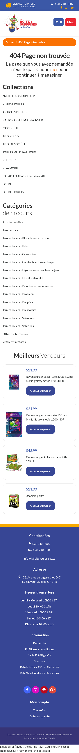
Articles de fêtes (13, 222)
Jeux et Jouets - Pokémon (18, 294)
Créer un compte (40, 716)
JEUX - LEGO (11, 136)
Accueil (10, 42)
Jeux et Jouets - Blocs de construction (26, 238)
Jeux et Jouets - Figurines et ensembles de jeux (31, 270)
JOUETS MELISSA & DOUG (19, 152)
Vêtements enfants (14, 342)
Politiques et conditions (39, 649)
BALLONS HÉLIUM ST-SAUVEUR (23, 120)
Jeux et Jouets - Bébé (15, 246)
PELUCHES (10, 160)
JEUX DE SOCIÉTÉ (14, 144)
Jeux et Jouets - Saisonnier (19, 318)
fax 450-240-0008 (39, 549)
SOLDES (8, 184)
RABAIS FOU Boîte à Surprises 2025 (25, 176)
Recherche (39, 643)
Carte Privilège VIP (39, 655)
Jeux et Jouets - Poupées (18, 302)
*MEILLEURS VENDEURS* (19, 96)
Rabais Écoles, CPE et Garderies (39, 667)
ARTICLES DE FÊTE (15, 112)
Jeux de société (12, 230)
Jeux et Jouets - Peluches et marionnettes (28, 286)
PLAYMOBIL (10, 168)
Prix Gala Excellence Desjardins (39, 673)
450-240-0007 (63, 4)
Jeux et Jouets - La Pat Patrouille (23, 278)
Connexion (39, 710)
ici (55, 69)
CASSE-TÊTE (11, 128)
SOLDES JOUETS (13, 192)
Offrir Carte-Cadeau (15, 334)
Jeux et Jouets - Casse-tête (19, 254)
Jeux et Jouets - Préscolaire (19, 310)
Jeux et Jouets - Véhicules (18, 326)
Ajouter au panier (40, 390)
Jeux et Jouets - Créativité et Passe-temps (28, 262)
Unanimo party (35, 495)
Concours (39, 661)
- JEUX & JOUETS (13, 104)
